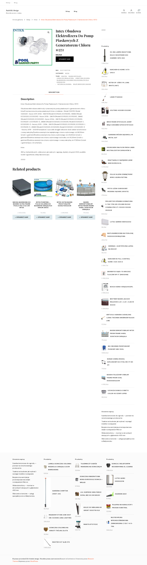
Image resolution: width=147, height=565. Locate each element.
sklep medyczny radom (82, 84)
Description (54, 92)
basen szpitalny (75, 76)
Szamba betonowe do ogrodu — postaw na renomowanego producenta (24, 465)
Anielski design (12, 10)
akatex (64, 76)
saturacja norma (64, 84)
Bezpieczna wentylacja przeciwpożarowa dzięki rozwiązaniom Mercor (21, 479)
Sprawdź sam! (65, 59)
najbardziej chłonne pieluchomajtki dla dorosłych (73, 81)
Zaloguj (131, 12)
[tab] (54, 92)
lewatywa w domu (82, 78)
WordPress (34, 561)
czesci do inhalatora (65, 78)
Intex (67, 73)
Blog (16, 3)
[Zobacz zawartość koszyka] (138, 11)
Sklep (8, 3)
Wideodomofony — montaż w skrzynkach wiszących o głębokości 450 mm (25, 487)
